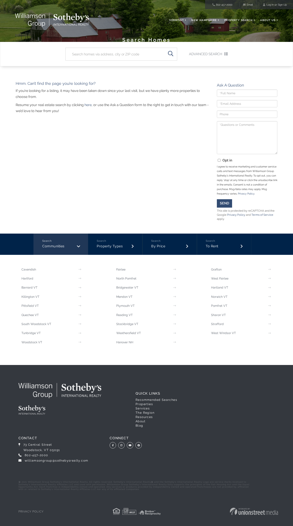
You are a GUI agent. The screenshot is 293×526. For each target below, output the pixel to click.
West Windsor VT (223, 333)
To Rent (212, 246)
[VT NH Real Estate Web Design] (254, 511)
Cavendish (28, 269)
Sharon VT (218, 315)
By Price (158, 246)
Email (250, 4)
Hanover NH (124, 342)
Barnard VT (29, 287)
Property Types (110, 246)
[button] (171, 54)
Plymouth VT (125, 305)
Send (224, 203)
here (88, 105)
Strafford (217, 324)
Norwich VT (219, 296)
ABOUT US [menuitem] (267, 20)
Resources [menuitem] (144, 417)
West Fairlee (219, 278)
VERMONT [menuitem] (176, 20)
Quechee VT (30, 315)
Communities (53, 246)
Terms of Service (262, 214)
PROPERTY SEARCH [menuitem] (238, 20)
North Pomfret (126, 278)
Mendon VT (124, 296)
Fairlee (120, 269)
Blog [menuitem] (139, 425)
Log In (270, 4)
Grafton (216, 269)
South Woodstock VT (36, 324)
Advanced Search (205, 54)
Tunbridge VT (31, 333)
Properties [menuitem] (144, 404)
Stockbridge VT (127, 324)
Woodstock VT (31, 342)
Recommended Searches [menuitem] (156, 399)
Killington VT (30, 296)
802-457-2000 (224, 4)
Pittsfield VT (30, 305)
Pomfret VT (219, 305)
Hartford (27, 278)
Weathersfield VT (128, 333)
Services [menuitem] (143, 408)
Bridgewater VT (127, 287)
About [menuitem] (140, 421)
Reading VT (124, 315)
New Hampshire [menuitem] (204, 20)
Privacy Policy (246, 193)
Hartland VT (219, 287)
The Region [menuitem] (145, 412)
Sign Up (282, 4)
